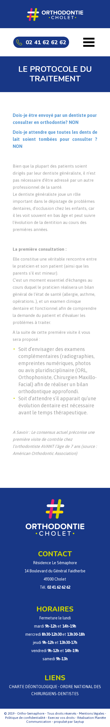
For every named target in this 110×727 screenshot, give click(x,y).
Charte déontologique (33, 686)
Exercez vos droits (61, 718)
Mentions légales (91, 713)
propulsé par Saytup (69, 722)
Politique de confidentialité (25, 718)
